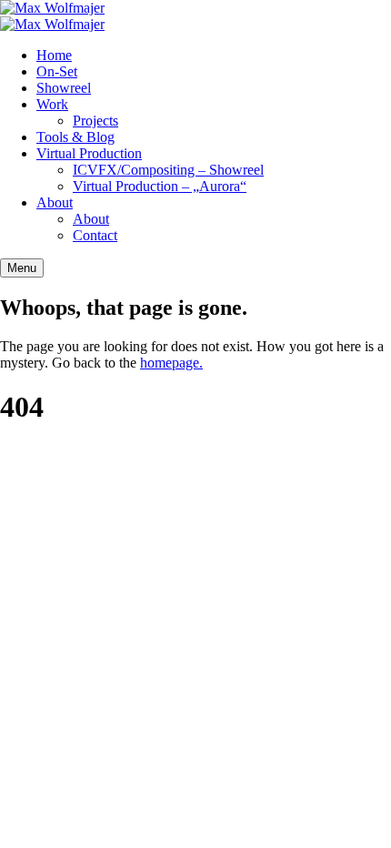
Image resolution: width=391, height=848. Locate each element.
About (54, 202)
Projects (95, 120)
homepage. (171, 362)
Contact (95, 235)
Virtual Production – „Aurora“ (159, 186)
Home (54, 55)
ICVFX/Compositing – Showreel (168, 169)
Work (52, 104)
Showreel (63, 88)
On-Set (56, 71)
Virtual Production (89, 153)
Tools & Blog (75, 137)
